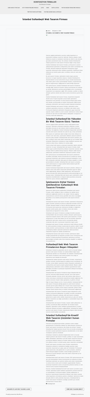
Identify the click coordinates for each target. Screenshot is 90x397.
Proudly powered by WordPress (14, 394)
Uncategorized (51, 383)
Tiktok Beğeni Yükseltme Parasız (70, 7)
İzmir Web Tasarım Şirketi (74, 389)
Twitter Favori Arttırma (34, 11)
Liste (42, 7)
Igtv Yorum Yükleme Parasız (30, 7)
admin (48, 30)
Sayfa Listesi (55, 7)
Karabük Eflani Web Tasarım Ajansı (18, 389)
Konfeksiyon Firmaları (45, 2)
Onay (47, 7)
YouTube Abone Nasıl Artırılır (52, 11)
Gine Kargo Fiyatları (14, 7)
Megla (73, 394)
